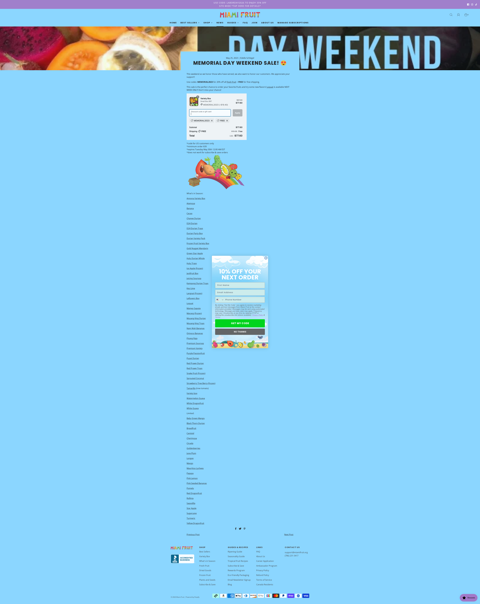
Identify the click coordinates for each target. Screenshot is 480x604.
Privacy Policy (257, 315)
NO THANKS (240, 331)
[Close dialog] (266, 258)
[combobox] (219, 300)
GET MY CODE (240, 323)
